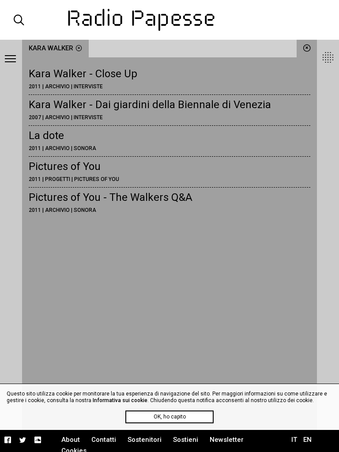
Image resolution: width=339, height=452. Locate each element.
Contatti (103, 440)
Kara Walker (51, 48)
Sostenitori (145, 440)
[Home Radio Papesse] (169, 20)
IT (294, 440)
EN (307, 440)
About (70, 440)
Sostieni (185, 440)
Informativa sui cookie (120, 400)
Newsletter (227, 440)
